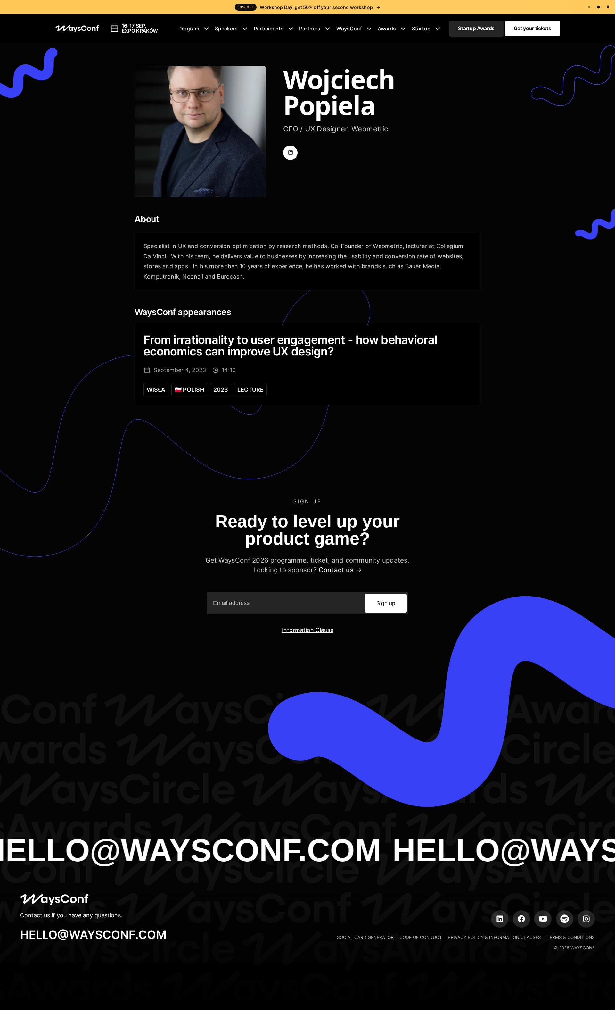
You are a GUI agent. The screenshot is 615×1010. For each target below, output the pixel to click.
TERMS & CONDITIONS (571, 937)
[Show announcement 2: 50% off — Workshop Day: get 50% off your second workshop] (598, 7)
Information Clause (307, 630)
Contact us (336, 570)
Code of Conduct (420, 937)
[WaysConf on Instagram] (586, 919)
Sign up (385, 603)
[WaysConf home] (77, 29)
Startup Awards (476, 28)
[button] (194, 28)
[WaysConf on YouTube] (543, 919)
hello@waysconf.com (93, 935)
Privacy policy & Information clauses (494, 937)
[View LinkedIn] (290, 153)
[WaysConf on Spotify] (564, 919)
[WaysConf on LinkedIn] (499, 919)
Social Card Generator (365, 937)
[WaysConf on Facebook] (521, 919)
